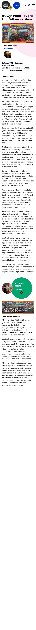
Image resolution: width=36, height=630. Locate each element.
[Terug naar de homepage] (6, 5)
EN (25, 5)
